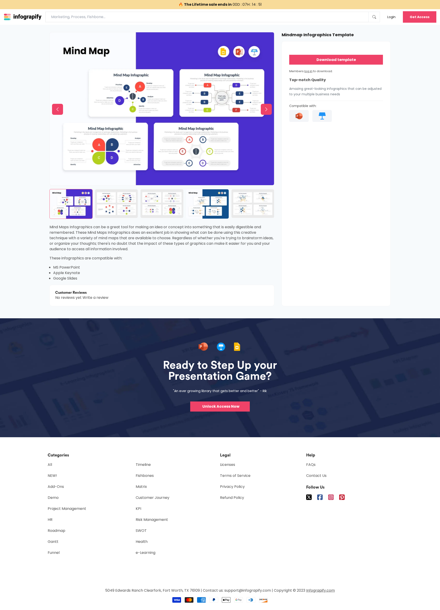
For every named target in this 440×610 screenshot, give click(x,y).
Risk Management (152, 519)
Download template (336, 59)
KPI (138, 508)
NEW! (52, 475)
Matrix (141, 486)
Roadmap (56, 530)
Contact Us (316, 475)
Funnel (54, 552)
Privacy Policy (232, 486)
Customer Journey (152, 497)
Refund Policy (232, 497)
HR (50, 519)
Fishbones (145, 475)
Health (142, 541)
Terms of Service (235, 475)
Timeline (143, 464)
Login (391, 17)
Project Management (67, 508)
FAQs (311, 464)
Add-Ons (56, 486)
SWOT (141, 530)
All (50, 464)
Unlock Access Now (220, 406)
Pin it (62, 39)
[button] (57, 109)
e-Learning (145, 552)
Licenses (227, 464)
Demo (53, 497)
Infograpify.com (320, 590)
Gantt (53, 541)
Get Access (419, 17)
